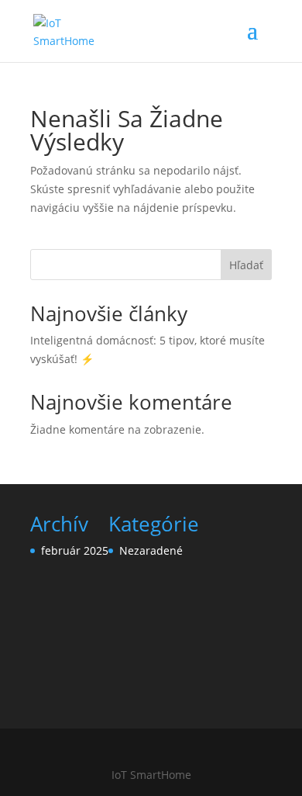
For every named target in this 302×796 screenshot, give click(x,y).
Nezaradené (151, 550)
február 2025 (74, 550)
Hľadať (246, 265)
